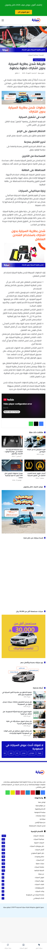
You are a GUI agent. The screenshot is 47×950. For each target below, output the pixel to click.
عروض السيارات (39, 881)
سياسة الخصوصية (39, 812)
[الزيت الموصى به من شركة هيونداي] (34, 441)
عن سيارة (41, 874)
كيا (17, 753)
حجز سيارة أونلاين (40, 822)
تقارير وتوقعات (39, 888)
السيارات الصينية (39, 843)
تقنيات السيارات (39, 884)
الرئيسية (41, 55)
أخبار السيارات (40, 860)
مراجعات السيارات (38, 836)
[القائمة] (3, 21)
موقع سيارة (6, 907)
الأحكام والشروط (40, 809)
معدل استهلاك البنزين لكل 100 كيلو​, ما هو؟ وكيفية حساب (13, 475)
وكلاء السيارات (39, 891)
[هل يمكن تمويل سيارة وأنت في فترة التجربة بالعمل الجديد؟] (39, 724)
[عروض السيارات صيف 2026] (23, 104)
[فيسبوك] (41, 424)
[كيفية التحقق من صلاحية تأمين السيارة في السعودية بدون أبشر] (39, 695)
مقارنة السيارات (39, 867)
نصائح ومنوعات (39, 856)
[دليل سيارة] (36, 20)
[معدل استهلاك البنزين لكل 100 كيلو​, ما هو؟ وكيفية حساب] (12, 465)
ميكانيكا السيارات (33, 55)
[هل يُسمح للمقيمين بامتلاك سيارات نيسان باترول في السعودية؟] (39, 705)
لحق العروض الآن (23, 12)
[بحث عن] (44, 21)
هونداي (31, 753)
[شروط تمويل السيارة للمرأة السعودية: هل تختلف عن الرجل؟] (39, 714)
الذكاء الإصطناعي (38, 898)
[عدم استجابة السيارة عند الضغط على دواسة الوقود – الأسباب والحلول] (12, 441)
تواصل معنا (41, 802)
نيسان (23, 753)
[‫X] (36, 424)
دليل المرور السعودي (37, 853)
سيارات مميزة (40, 863)
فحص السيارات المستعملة (37, 825)
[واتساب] (31, 424)
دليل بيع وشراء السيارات (37, 846)
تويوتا (39, 753)
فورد (11, 753)
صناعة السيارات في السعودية (35, 895)
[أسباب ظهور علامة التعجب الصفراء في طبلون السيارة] (34, 465)
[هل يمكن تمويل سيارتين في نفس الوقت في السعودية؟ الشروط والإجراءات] (39, 734)
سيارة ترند (42, 819)
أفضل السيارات (39, 850)
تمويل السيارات (39, 877)
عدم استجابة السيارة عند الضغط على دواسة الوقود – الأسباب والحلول (13, 451)
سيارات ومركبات (40, 815)
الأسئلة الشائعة (39, 870)
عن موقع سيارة (40, 805)
